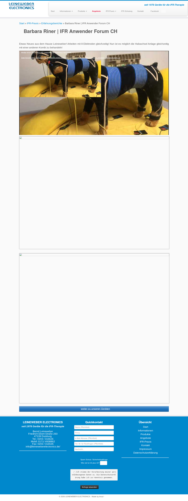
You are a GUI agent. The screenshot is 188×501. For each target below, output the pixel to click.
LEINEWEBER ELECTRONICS (77, 496)
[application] (94, 93)
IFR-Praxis (110, 11)
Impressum (145, 449)
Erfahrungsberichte (51, 23)
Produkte (82, 11)
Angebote (145, 438)
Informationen (65, 11)
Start (53, 11)
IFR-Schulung (126, 11)
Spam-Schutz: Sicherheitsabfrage (94, 461)
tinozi (101, 496)
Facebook (154, 11)
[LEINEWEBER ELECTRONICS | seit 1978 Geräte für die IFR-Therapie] (21, 6)
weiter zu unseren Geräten (95, 408)
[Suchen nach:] (163, 11)
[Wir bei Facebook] (21, 497)
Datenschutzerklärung (145, 452)
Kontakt (140, 11)
